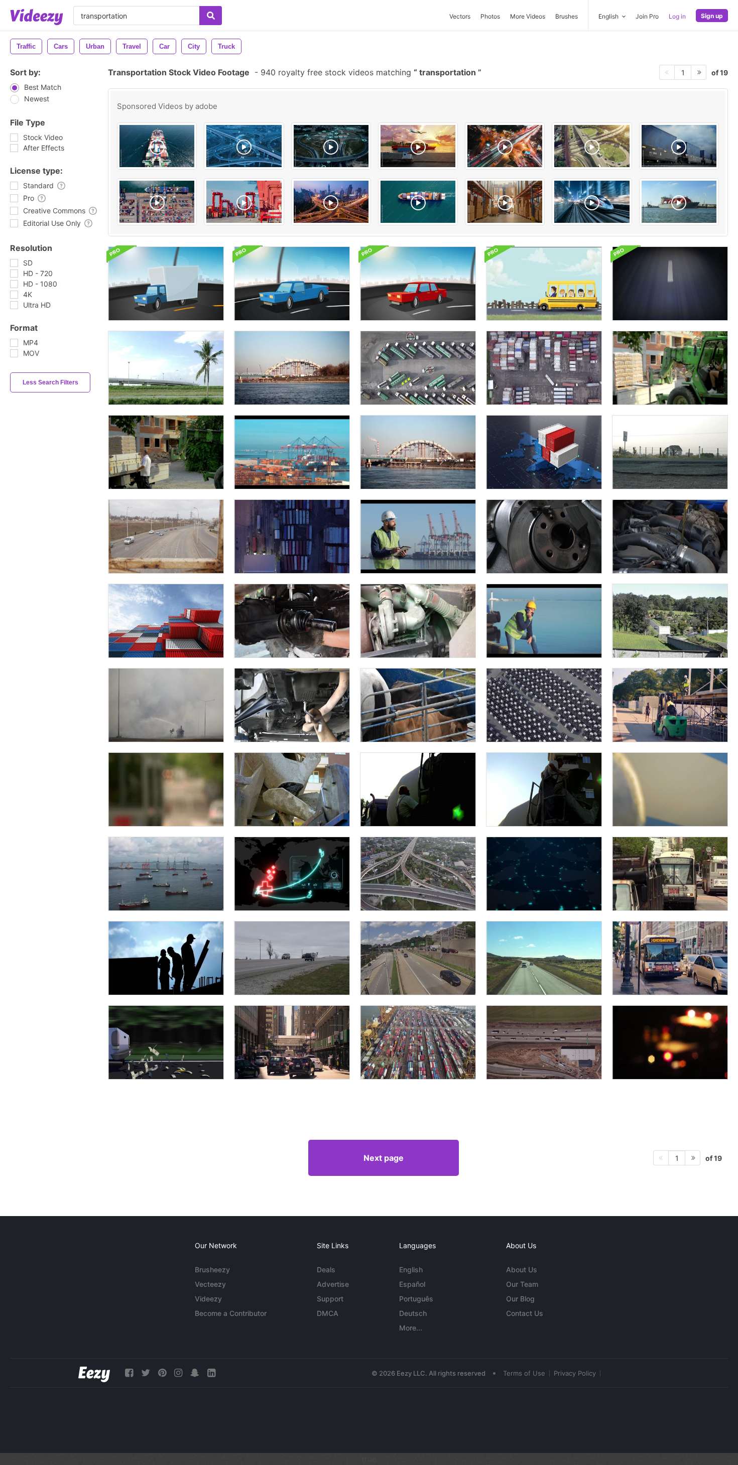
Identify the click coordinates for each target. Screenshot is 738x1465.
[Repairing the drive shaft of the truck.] (292, 621)
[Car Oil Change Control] (292, 705)
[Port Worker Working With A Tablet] (418, 536)
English (411, 1269)
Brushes (566, 16)
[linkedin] (211, 1373)
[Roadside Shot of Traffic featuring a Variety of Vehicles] (292, 958)
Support (330, 1298)
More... (410, 1327)
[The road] (670, 621)
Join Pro (647, 16)
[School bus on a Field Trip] (544, 283)
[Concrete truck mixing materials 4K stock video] (292, 789)
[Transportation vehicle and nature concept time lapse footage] (166, 368)
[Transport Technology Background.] (544, 874)
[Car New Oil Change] (670, 536)
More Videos (527, 16)
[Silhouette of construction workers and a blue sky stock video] (166, 958)
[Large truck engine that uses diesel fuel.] (418, 621)
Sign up (712, 16)
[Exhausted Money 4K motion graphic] (166, 1042)
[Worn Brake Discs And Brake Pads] (544, 536)
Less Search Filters (50, 382)
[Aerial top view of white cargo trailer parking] (544, 705)
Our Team (522, 1284)
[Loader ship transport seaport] (166, 874)
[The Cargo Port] (292, 452)
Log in (677, 16)
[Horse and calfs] (418, 705)
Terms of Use (524, 1373)
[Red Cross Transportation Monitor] (292, 874)
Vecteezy (210, 1284)
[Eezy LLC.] (94, 1373)
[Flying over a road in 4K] (544, 1042)
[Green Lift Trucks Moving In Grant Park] (670, 705)
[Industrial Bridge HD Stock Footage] (418, 452)
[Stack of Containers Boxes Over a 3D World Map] (544, 452)
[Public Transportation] (166, 789)
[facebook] (129, 1373)
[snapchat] (194, 1373)
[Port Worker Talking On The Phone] (544, 621)
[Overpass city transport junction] (418, 874)
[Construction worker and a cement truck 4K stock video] (544, 789)
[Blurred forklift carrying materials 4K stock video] (670, 368)
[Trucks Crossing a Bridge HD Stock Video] (292, 368)
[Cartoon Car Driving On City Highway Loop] (166, 283)
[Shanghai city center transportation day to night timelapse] (331, 201)
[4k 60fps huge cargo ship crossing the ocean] (418, 201)
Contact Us (524, 1313)
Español (412, 1284)
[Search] (210, 15)
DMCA (327, 1313)
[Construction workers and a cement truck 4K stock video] (670, 789)
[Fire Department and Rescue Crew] (670, 1042)
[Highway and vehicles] (670, 452)
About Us (521, 1269)
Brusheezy (212, 1269)
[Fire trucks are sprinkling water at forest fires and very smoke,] (166, 705)
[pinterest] (162, 1373)
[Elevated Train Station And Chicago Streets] (292, 1042)
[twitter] (145, 1373)
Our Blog (520, 1298)
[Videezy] (36, 17)
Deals (326, 1269)
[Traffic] (418, 958)
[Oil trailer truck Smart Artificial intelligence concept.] (418, 368)
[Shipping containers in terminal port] (544, 368)
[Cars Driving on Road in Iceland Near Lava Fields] (544, 958)
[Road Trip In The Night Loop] (670, 283)
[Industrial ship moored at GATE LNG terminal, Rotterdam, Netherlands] (679, 201)
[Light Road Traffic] (166, 536)
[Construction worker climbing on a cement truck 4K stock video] (418, 789)
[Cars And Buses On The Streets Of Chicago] (670, 958)
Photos (490, 16)
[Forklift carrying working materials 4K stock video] (166, 452)
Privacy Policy (575, 1373)
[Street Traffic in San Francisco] (670, 874)
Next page (383, 1158)
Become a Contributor (231, 1313)
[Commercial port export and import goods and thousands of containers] (418, 1042)
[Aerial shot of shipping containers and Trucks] (292, 536)
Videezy (208, 1298)
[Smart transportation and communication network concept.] (244, 146)
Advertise (333, 1284)
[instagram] (178, 1373)
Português (416, 1298)
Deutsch (413, 1313)
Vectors (459, 16)
